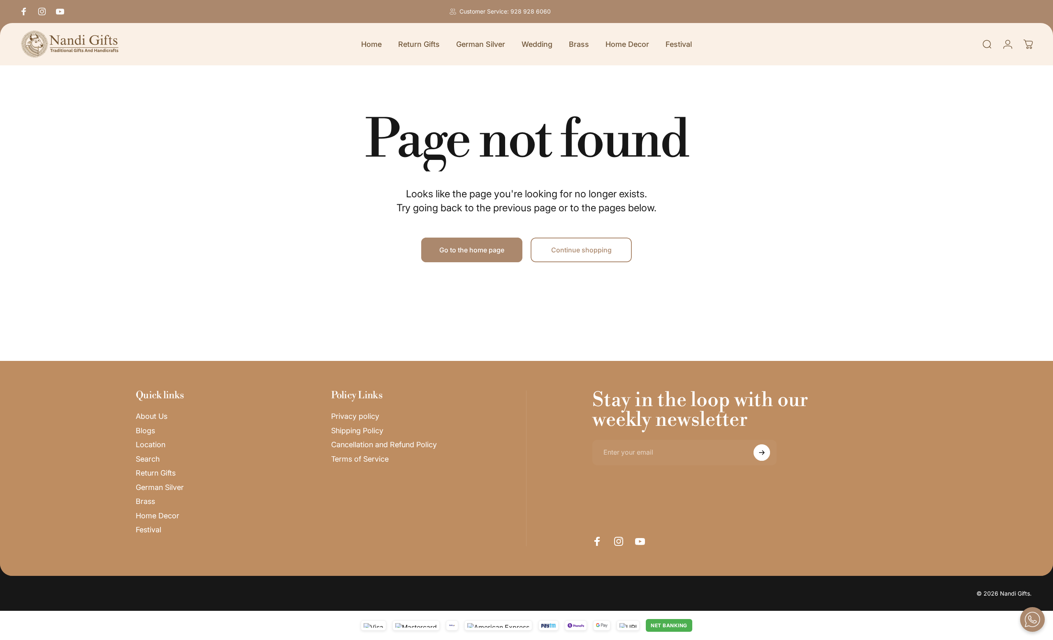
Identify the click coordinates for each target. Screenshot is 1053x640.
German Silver (160, 487)
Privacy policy (355, 416)
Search (148, 459)
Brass (145, 501)
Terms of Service (360, 459)
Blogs (145, 430)
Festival (148, 529)
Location (150, 444)
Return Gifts (156, 473)
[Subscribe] (762, 452)
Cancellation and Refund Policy (384, 444)
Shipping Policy (357, 430)
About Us (151, 416)
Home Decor (157, 515)
